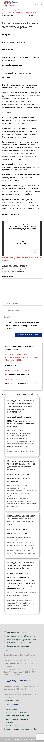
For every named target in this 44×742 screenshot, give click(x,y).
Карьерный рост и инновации (19, 646)
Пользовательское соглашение (17, 712)
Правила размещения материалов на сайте (21, 729)
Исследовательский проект (15, 379)
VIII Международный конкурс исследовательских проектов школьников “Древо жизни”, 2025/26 (21, 357)
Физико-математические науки (25, 13)
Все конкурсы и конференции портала (22, 632)
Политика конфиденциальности (17, 716)
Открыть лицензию (11, 700)
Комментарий (8, 277)
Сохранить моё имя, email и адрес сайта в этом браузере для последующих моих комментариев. (22, 325)
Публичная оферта (12, 709)
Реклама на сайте (12, 726)
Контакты (9, 722)
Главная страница (9, 10)
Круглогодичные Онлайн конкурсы (21, 636)
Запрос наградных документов (17, 719)
